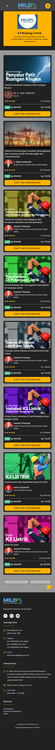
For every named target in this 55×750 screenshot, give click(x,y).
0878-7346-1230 (13, 633)
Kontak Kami (8, 709)
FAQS (5, 714)
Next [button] (40, 582)
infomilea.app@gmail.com (18, 655)
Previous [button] (16, 582)
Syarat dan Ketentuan (12, 711)
